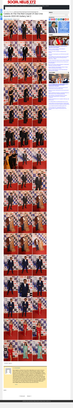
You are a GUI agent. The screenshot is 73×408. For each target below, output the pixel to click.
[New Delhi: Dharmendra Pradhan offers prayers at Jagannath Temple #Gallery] (59, 44)
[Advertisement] (51, 2)
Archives (39, 5)
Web (16, 384)
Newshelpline (17, 368)
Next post (28, 396)
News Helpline (10, 19)
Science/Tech (33, 5)
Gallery (16, 5)
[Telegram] (1, 17)
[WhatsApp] (1, 14)
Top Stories (52, 72)
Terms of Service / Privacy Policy (39, 401)
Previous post (22, 396)
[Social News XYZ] (22, 4)
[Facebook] (1, 10)
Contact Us (48, 401)
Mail (15, 384)
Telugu (43, 5)
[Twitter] (1, 12)
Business (24, 5)
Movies (13, 5)
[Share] (1, 19)
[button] (11, 30)
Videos (20, 5)
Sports (28, 5)
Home (5, 5)
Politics (9, 5)
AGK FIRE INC (31, 401)
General (47, 5)
